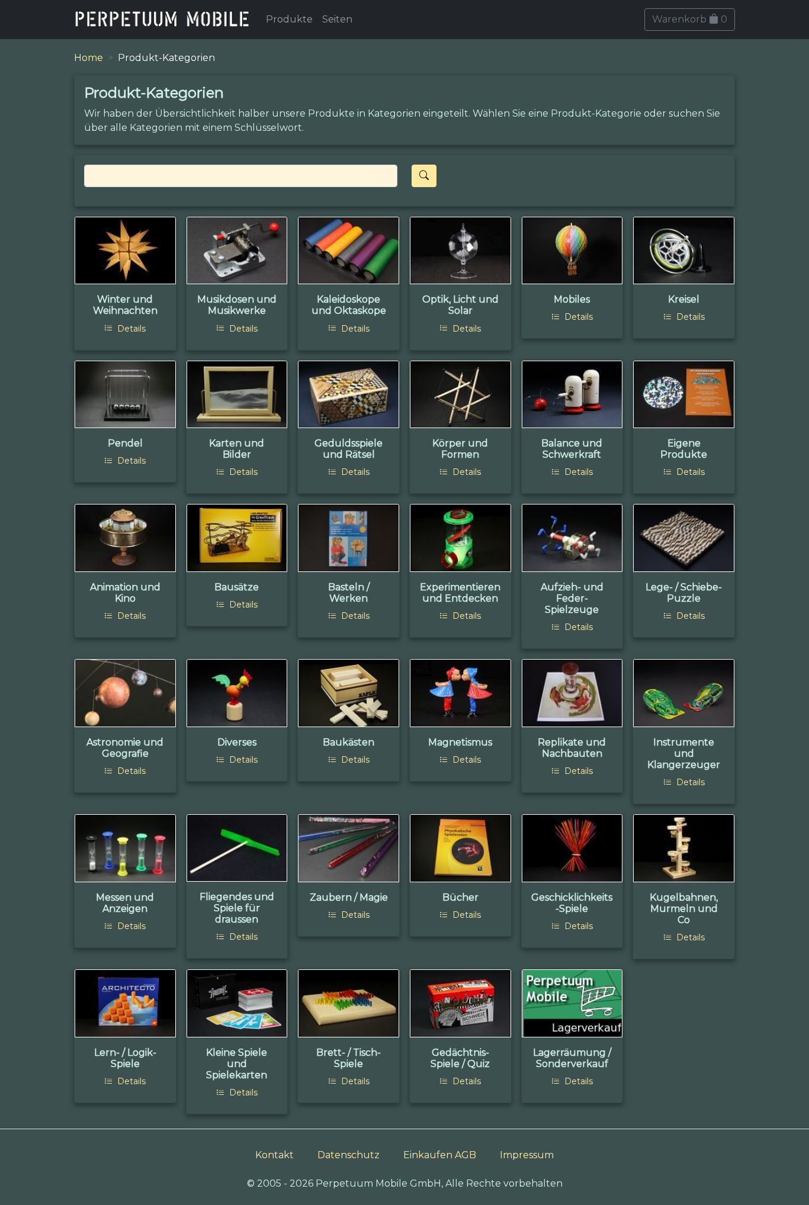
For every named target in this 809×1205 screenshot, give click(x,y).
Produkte (289, 19)
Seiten (337, 19)
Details (130, 328)
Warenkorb (689, 19)
